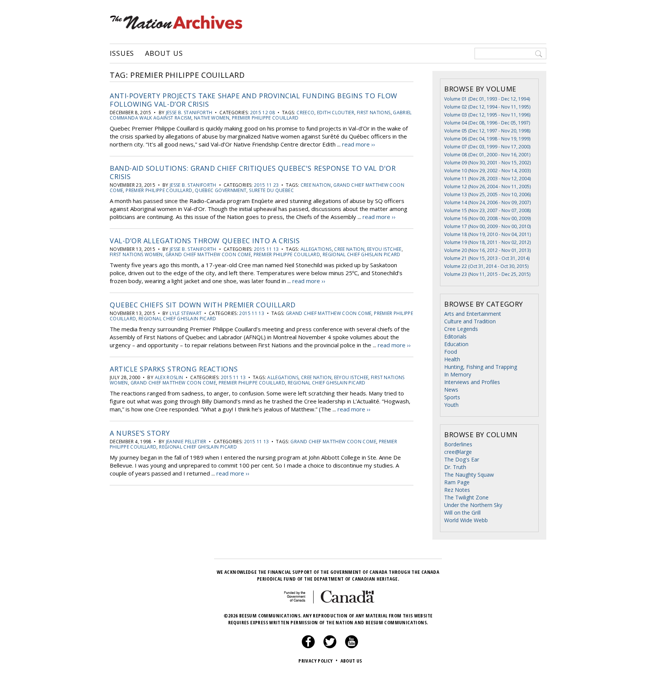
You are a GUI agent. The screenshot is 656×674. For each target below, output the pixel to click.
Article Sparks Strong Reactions (174, 368)
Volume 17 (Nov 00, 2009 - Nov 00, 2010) (487, 226)
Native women (211, 118)
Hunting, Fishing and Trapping (480, 366)
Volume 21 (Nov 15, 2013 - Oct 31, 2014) (487, 258)
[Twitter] (330, 646)
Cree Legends (461, 328)
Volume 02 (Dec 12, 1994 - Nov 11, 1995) (487, 107)
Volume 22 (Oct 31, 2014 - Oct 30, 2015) (486, 266)
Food (450, 351)
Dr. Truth (455, 467)
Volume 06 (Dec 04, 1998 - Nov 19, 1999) (487, 138)
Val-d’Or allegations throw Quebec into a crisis (205, 240)
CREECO (305, 112)
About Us (164, 53)
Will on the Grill (462, 512)
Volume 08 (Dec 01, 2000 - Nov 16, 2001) (487, 154)
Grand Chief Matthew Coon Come (208, 254)
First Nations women (136, 254)
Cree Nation (316, 185)
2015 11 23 (266, 185)
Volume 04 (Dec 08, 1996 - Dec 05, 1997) (487, 123)
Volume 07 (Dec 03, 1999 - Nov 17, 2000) (487, 146)
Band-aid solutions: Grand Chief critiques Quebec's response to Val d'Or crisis (253, 172)
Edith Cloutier (335, 112)
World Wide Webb (466, 520)
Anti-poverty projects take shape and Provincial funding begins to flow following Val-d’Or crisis (253, 100)
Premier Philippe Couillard (265, 118)
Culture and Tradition (470, 321)
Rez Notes (457, 489)
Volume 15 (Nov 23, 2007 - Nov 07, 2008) (487, 210)
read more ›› (358, 144)
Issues (122, 53)
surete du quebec (271, 190)
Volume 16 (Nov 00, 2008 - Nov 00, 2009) (487, 218)
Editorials (455, 336)
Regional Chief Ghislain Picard (362, 254)
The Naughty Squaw (469, 474)
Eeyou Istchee (384, 249)
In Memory (457, 374)
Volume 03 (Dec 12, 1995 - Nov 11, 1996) (487, 115)
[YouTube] (351, 646)
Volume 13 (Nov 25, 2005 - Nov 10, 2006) (487, 194)
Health (452, 359)
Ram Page (457, 482)
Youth (451, 404)
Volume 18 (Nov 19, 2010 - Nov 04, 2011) (487, 234)
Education (456, 344)
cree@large (458, 451)
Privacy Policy (317, 660)
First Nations (374, 112)
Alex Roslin (169, 377)
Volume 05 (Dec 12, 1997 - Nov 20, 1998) (487, 131)
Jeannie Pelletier (186, 441)
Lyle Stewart (186, 313)
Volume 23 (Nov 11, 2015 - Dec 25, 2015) (487, 274)
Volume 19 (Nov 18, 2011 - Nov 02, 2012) (487, 242)
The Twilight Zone (466, 497)
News (451, 389)
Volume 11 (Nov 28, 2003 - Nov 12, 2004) (487, 178)
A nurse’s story (140, 433)
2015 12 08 (262, 112)
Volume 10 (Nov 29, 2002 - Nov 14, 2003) (487, 170)
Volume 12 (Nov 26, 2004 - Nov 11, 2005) (487, 186)
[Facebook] (308, 646)
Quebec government (220, 190)
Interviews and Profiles (472, 382)
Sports (452, 397)
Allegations (316, 249)
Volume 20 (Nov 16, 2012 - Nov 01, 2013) (487, 250)
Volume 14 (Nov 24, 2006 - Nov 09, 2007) (487, 202)
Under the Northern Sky (473, 505)
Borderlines (458, 444)
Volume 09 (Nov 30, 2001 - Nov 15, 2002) (487, 162)
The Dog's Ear (461, 459)
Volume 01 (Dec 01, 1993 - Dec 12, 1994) (487, 99)
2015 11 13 (266, 249)
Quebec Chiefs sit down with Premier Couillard (202, 304)
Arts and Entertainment (472, 313)
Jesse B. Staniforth (189, 112)
